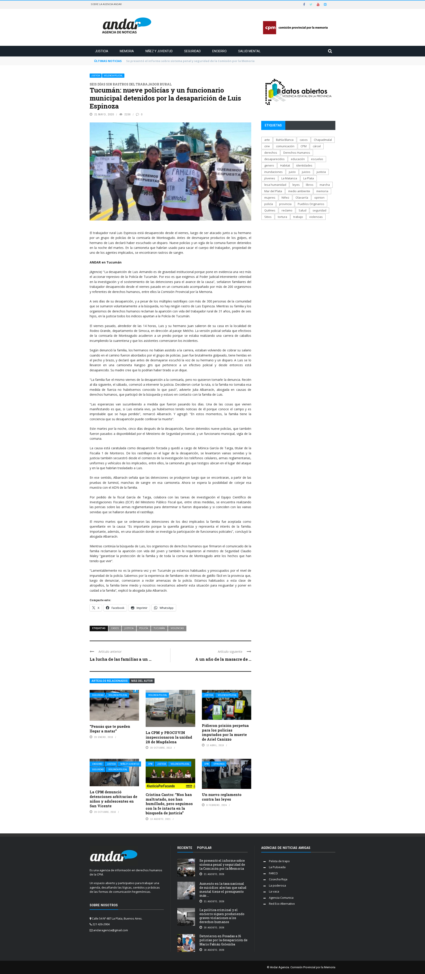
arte (267, 140)
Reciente (184, 848)
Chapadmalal (323, 140)
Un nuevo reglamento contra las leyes (221, 797)
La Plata (308, 178)
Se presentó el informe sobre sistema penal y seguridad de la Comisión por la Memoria (222, 864)
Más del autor (142, 680)
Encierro (219, 51)
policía (143, 628)
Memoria (127, 51)
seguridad (319, 210)
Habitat (285, 165)
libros (309, 185)
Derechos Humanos (296, 153)
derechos (270, 153)
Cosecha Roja (278, 879)
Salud (302, 210)
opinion (319, 197)
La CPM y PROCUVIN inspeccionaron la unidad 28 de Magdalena (169, 737)
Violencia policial (113, 75)
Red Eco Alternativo (282, 904)
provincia (285, 204)
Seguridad (192, 51)
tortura (282, 217)
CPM (150, 764)
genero (269, 165)
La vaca (274, 891)
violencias (177, 628)
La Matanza (289, 178)
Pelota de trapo (279, 861)
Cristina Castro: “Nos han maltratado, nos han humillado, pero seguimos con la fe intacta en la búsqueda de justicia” (169, 803)
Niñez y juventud (159, 51)
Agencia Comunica (281, 898)
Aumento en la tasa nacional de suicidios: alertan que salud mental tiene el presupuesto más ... (222, 889)
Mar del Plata (273, 191)
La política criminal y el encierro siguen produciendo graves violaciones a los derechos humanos (221, 916)
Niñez (285, 197)
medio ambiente (299, 191)
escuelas (317, 159)
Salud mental (249, 51)
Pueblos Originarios (311, 204)
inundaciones (273, 172)
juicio (292, 172)
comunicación (285, 146)
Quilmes (269, 210)
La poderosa (277, 885)
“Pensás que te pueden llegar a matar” (110, 728)
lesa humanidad (275, 185)
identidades (304, 165)
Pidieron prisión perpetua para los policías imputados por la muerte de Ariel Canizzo (225, 732)
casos (115, 628)
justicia (128, 628)
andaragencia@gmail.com (110, 930)
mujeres (269, 197)
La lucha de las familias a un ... (120, 659)
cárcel (317, 146)
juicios (306, 172)
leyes (296, 185)
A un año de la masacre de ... (223, 659)
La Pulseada (277, 867)
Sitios (268, 217)
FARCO (273, 873)
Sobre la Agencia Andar (106, 4)
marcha (325, 185)
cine (267, 146)
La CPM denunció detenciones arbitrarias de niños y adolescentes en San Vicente (113, 799)
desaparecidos (274, 159)
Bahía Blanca (285, 140)
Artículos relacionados (109, 680)
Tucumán (159, 628)
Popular (204, 848)
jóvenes (269, 178)
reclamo (287, 210)
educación (298, 159)
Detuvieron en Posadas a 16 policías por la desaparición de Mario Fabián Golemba (223, 940)
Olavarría (302, 197)
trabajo (298, 217)
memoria (322, 191)
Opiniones (219, 764)
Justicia (101, 51)
